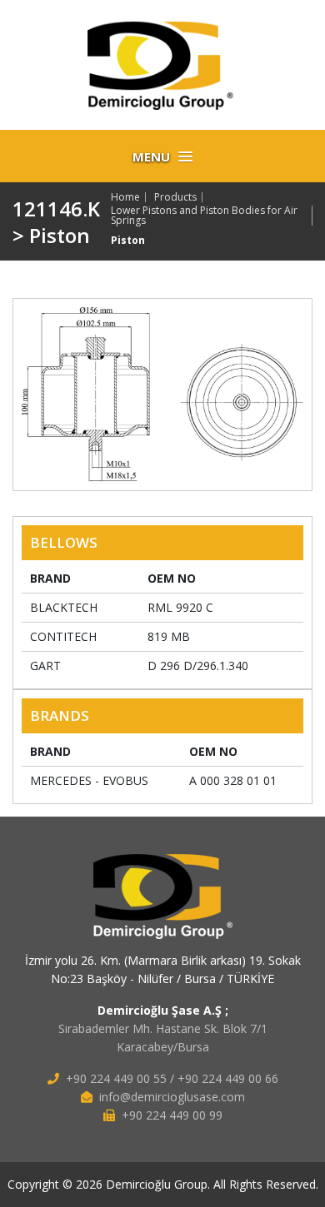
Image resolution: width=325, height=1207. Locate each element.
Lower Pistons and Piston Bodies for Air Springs (204, 216)
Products (175, 197)
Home (125, 197)
